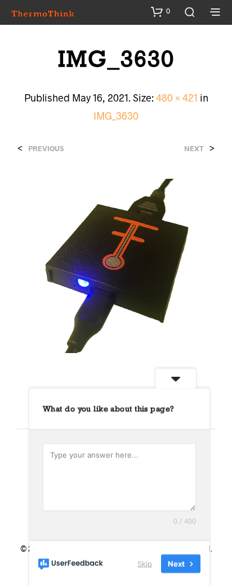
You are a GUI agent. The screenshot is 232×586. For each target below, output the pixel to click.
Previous (46, 148)
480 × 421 (177, 97)
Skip (144, 562)
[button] (160, 11)
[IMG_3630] (116, 264)
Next (194, 148)
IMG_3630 (116, 115)
